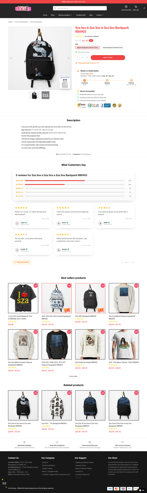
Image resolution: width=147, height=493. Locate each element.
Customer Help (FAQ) (82, 474)
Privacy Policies (47, 468)
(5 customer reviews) (92, 36)
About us (45, 462)
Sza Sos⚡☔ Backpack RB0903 (54, 423)
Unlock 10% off (4, 483)
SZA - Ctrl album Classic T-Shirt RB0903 (124, 362)
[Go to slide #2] (45, 95)
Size (76, 44)
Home (10, 22)
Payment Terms (80, 465)
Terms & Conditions (48, 465)
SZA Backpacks (36, 22)
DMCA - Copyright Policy (50, 471)
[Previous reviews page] (122, 262)
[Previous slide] (11, 58)
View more (73, 376)
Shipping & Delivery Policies (84, 462)
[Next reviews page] (133, 262)
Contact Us (79, 471)
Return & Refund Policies (83, 468)
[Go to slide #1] (34, 95)
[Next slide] (68, 58)
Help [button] (143, 490)
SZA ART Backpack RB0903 (85, 316)
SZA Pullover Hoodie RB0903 (86, 362)
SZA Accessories (21, 22)
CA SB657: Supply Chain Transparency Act (56, 474)
